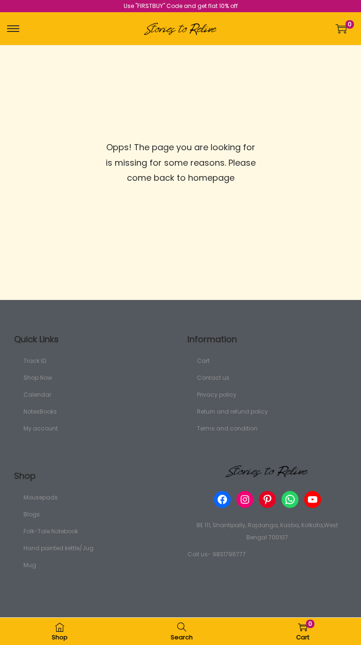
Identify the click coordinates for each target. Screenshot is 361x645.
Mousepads (41, 497)
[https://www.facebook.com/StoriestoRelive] (222, 499)
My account (41, 428)
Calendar (37, 395)
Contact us (213, 378)
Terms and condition (227, 428)
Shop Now (38, 378)
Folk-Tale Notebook (51, 531)
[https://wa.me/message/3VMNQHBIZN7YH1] (290, 499)
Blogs (32, 514)
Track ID (35, 361)
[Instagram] (244, 499)
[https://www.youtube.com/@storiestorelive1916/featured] (312, 499)
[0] (341, 28)
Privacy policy (216, 395)
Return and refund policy (232, 411)
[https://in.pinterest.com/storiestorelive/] (267, 499)
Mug (30, 565)
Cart (203, 361)
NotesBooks (40, 411)
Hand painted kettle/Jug (59, 548)
